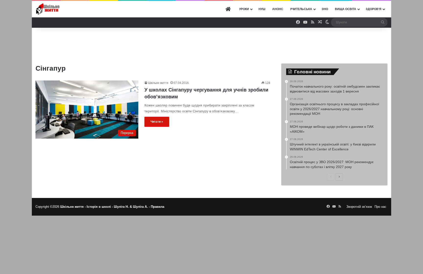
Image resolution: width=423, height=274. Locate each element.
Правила (157, 207)
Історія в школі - (100, 207)
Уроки (244, 9)
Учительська (301, 9)
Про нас (380, 207)
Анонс (277, 9)
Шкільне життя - (73, 207)
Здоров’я (373, 9)
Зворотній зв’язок (359, 207)
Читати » (157, 121)
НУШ (261, 9)
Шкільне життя (158, 83)
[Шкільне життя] (47, 9)
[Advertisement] (211, 44)
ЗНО (325, 9)
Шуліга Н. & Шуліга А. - (132, 207)
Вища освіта (345, 9)
